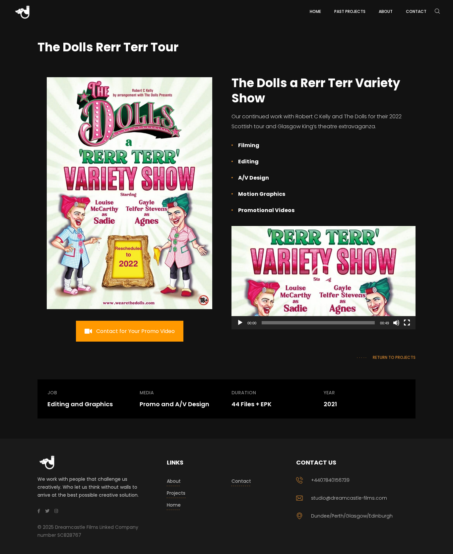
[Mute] (396, 322)
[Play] (240, 322)
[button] (323, 277)
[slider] (318, 322)
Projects (176, 493)
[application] (323, 277)
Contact (241, 481)
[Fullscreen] (407, 322)
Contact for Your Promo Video (135, 331)
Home (174, 505)
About (174, 481)
